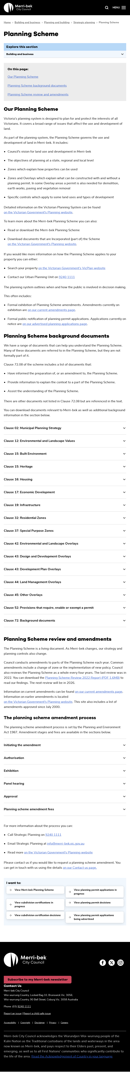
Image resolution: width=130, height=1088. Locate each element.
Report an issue (12, 1013)
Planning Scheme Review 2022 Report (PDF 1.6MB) (82, 677)
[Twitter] (111, 963)
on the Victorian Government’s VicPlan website (71, 268)
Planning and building (57, 22)
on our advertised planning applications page (55, 324)
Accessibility (10, 1023)
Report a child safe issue (37, 1013)
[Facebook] (103, 963)
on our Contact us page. (80, 867)
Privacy (52, 1023)
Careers (64, 1023)
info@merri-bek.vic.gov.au (65, 843)
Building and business (27, 22)
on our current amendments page (51, 310)
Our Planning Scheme (23, 76)
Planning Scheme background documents (37, 85)
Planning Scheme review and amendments (38, 94)
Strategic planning (84, 22)
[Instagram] (120, 963)
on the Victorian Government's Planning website (38, 212)
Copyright (25, 1023)
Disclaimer (40, 1023)
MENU (116, 7)
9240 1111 (67, 277)
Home (7, 22)
